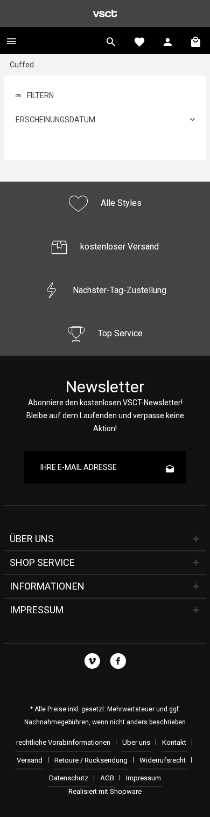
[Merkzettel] (139, 40)
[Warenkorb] (196, 40)
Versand (30, 760)
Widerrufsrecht (162, 760)
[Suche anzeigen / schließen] (110, 40)
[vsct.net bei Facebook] (118, 662)
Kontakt (174, 742)
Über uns (136, 742)
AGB (107, 778)
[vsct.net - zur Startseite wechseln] (105, 14)
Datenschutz (68, 778)
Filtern (39, 95)
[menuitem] (11, 40)
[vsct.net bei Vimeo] (92, 662)
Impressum (143, 778)
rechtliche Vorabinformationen (63, 742)
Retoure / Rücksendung (91, 760)
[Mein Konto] (168, 40)
